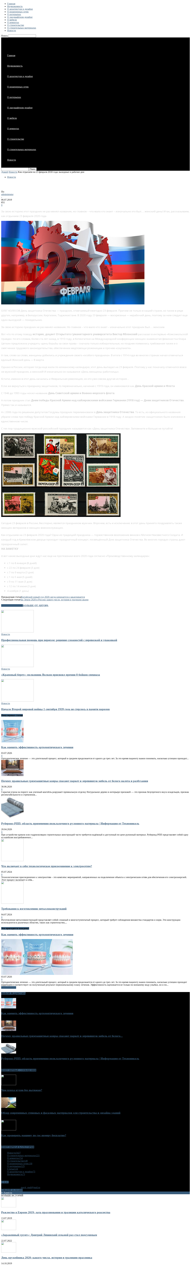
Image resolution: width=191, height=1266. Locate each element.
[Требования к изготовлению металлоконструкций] (12, 903)
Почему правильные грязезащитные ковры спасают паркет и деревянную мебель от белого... (62, 1036)
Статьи (12, 1169)
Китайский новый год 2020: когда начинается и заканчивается (53, 597)
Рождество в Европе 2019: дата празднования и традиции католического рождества (55, 1212)
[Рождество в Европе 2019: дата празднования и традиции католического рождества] (8, 1206)
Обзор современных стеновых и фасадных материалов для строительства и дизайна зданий (60, 1112)
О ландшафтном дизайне (20, 17)
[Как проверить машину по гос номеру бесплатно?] (8, 1129)
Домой (4, 172)
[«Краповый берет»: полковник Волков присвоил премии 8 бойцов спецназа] (17, 666)
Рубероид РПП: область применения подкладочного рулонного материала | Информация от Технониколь (70, 823)
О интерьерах (14, 14)
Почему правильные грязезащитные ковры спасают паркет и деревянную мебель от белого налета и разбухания (74, 781)
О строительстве (15, 25)
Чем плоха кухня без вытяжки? (21, 1090)
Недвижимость (15, 6)
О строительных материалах (21, 28)
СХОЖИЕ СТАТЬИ (12, 605)
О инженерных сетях (18, 11)
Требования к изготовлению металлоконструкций (34, 908)
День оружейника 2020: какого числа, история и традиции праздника (46, 1257)
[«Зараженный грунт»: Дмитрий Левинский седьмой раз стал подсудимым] (8, 1229)
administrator (7, 194)
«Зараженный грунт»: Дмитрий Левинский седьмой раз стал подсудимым (49, 1234)
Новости (11, 30)
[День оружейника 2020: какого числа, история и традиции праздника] (8, 1251)
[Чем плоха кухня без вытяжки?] (8, 1084)
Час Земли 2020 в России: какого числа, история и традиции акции (54, 599)
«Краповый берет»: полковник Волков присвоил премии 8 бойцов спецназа (50, 674)
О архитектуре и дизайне (20, 9)
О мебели (12, 20)
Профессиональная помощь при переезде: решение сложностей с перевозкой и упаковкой (59, 640)
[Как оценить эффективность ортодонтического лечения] (12, 741)
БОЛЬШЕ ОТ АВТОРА (35, 605)
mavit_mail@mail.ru (30, 1187)
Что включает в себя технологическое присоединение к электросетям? (46, 866)
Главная (11, 3)
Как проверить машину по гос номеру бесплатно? (33, 1135)
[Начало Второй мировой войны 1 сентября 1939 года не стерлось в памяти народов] (17, 700)
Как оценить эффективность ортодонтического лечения (37, 747)
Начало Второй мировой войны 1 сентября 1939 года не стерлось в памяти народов (55, 709)
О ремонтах (13, 22)
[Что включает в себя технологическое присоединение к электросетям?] (12, 860)
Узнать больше (8, 987)
